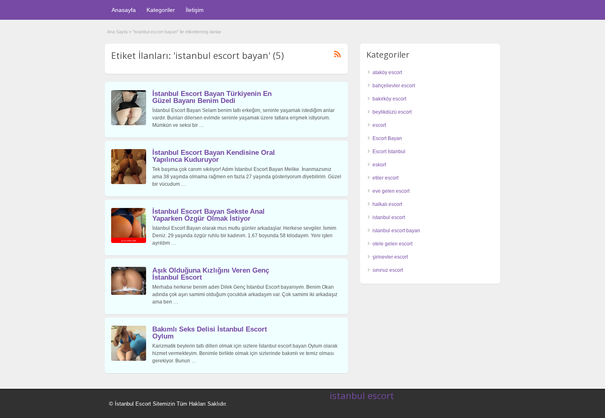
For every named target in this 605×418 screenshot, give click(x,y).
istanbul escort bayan (396, 231)
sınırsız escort (387, 270)
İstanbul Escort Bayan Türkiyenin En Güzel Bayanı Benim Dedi (212, 97)
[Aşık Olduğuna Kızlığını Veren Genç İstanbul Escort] (128, 293)
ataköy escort (387, 72)
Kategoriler (161, 10)
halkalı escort (387, 204)
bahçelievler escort (393, 86)
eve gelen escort (391, 191)
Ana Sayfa (117, 31)
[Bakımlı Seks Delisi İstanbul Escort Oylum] (128, 359)
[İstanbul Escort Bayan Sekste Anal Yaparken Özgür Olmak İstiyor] (128, 241)
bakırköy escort (389, 99)
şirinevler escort (390, 257)
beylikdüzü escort (392, 112)
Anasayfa (124, 10)
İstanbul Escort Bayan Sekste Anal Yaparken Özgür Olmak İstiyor (208, 215)
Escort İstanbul (388, 151)
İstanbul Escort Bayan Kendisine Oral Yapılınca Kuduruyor (213, 156)
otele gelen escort (392, 244)
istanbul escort (388, 217)
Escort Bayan (387, 138)
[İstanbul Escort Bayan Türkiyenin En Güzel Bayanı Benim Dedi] (128, 123)
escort (379, 125)
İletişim (195, 10)
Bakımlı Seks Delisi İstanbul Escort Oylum (209, 332)
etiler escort (385, 178)
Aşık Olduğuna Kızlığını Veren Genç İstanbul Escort (210, 273)
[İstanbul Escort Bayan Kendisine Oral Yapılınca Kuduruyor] (128, 182)
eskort (379, 165)
